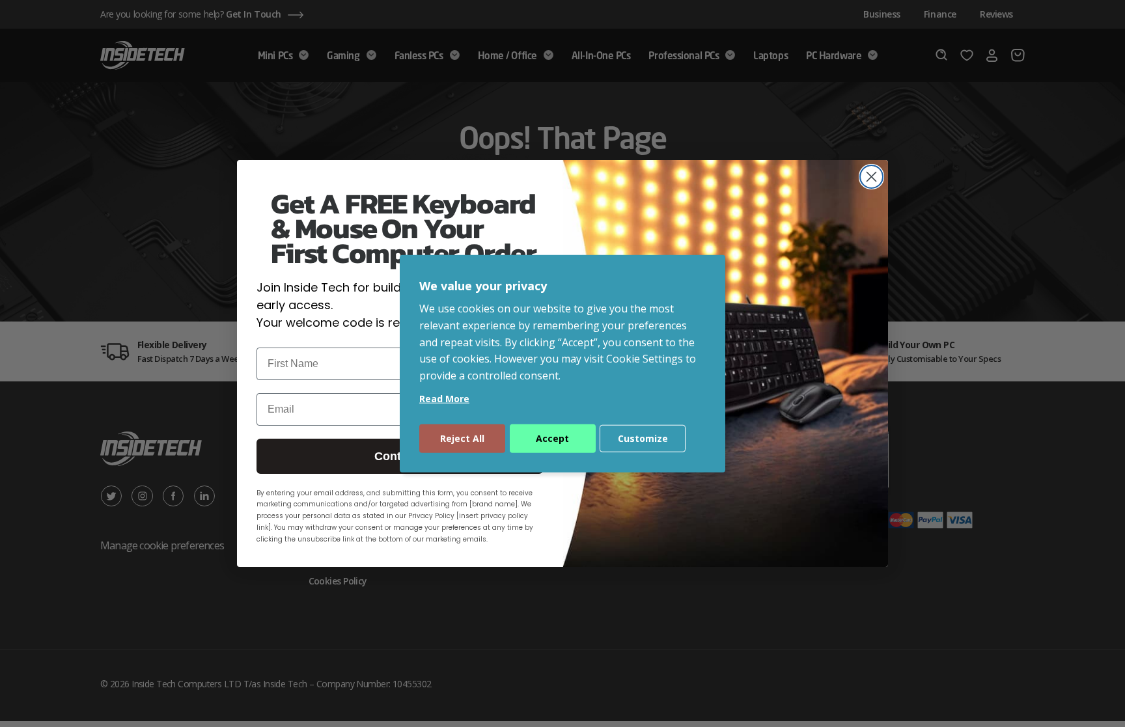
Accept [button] (552, 438)
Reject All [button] (462, 438)
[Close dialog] (871, 176)
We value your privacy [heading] (483, 285)
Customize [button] (643, 438)
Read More (444, 398)
